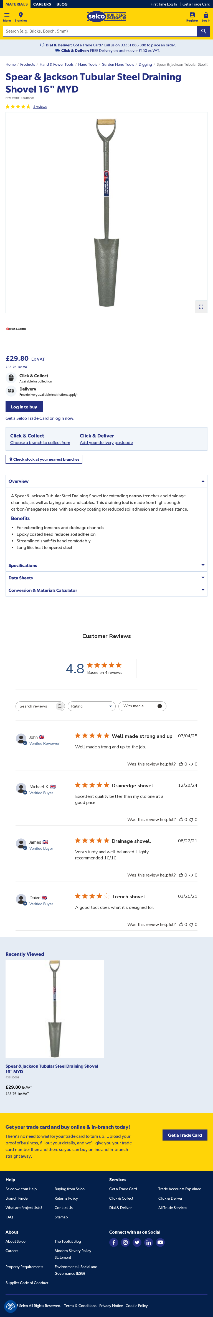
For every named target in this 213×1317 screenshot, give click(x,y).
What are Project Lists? (24, 1207)
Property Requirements (24, 1267)
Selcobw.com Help (21, 1189)
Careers (42, 4)
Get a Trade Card (196, 4)
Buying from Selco (70, 1189)
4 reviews (40, 107)
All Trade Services (172, 1207)
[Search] (203, 31)
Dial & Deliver (120, 1207)
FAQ (9, 1217)
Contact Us (64, 1207)
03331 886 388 (133, 45)
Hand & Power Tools (56, 64)
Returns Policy (66, 1198)
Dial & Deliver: (59, 45)
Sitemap (61, 1217)
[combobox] (92, 706)
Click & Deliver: (75, 50)
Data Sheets (21, 577)
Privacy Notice (111, 1305)
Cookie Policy (137, 1305)
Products (27, 64)
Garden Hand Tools (118, 64)
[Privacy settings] (10, 1306)
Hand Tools (87, 64)
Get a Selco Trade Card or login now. (40, 418)
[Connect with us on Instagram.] (125, 1242)
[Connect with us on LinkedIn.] (148, 1242)
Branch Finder (17, 1198)
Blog (62, 4)
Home (11, 64)
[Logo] (106, 16)
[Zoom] (201, 306)
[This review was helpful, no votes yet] (181, 764)
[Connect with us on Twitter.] (137, 1242)
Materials (17, 4)
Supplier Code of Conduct (27, 1283)
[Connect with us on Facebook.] (113, 1242)
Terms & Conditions (80, 1305)
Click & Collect (121, 1198)
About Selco (16, 1241)
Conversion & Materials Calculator (43, 590)
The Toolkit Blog (68, 1241)
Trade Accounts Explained (179, 1189)
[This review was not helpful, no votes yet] (191, 764)
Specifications (23, 565)
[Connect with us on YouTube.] (160, 1242)
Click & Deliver (170, 1198)
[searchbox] (35, 706)
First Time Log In (164, 4)
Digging (145, 64)
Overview (19, 481)
